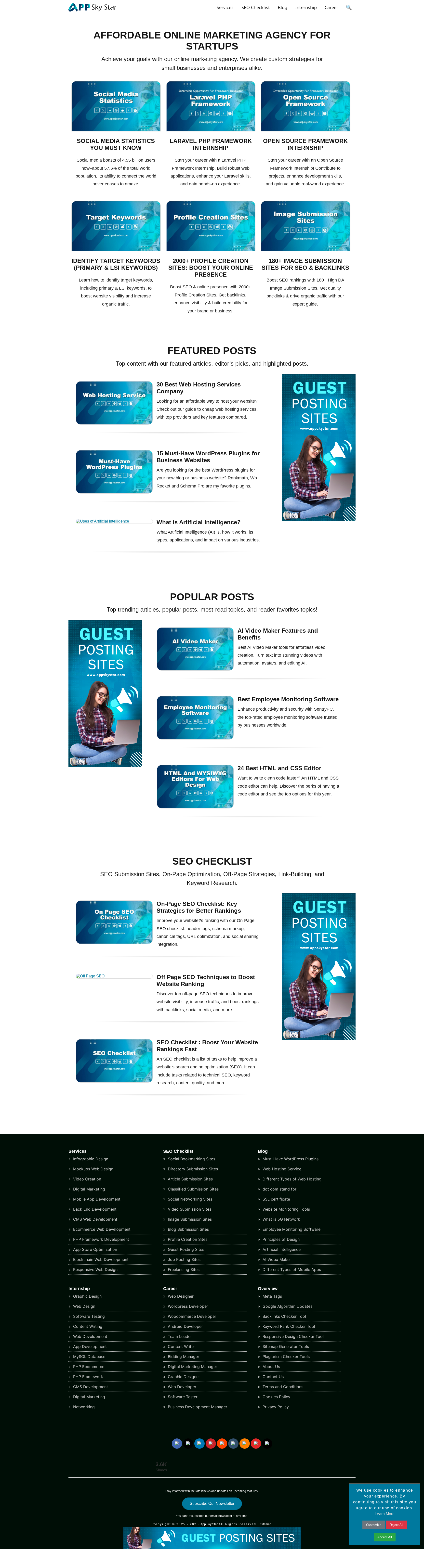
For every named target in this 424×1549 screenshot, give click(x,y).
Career (331, 7)
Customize (373, 1525)
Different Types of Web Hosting (291, 1179)
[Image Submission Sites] (305, 250)
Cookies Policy (275, 1396)
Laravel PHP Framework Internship (211, 144)
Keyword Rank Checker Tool (288, 1326)
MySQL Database (88, 1356)
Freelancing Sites (183, 1269)
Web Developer (181, 1386)
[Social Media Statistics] (116, 130)
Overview (268, 1288)
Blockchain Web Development (100, 1259)
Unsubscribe (195, 1516)
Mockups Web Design (92, 1168)
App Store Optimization (94, 1249)
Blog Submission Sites (188, 1229)
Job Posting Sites (183, 1259)
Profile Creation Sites (187, 1239)
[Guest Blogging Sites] (319, 519)
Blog (282, 7)
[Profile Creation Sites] (211, 250)
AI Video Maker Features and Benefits (278, 634)
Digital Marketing (88, 1189)
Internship (306, 7)
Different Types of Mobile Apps (291, 1269)
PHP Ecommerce (88, 1366)
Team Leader (179, 1336)
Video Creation (86, 1179)
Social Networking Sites (189, 1199)
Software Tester (182, 1396)
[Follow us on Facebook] (177, 1443)
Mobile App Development (96, 1199)
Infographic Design (90, 1158)
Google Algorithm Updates (286, 1306)
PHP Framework (87, 1376)
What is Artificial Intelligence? (199, 522)
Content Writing (87, 1326)
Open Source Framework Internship (305, 144)
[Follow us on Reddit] (222, 1443)
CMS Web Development (94, 1219)
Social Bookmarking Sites (191, 1158)
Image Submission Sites (189, 1219)
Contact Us (272, 1376)
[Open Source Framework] (305, 130)
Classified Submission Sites (193, 1189)
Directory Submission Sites (192, 1168)
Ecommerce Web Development (101, 1229)
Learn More (385, 1514)
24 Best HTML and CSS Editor (279, 768)
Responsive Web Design (95, 1269)
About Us (270, 1366)
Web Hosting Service (281, 1168)
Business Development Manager (197, 1406)
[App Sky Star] (92, 11)
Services (225, 7)
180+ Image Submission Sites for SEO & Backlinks (305, 264)
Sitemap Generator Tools (285, 1346)
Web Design (83, 1306)
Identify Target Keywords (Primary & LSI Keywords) (115, 264)
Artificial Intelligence (281, 1249)
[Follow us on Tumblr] (233, 1443)
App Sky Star (209, 1524)
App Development (89, 1346)
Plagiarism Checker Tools (285, 1356)
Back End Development (94, 1209)
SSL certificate (275, 1199)
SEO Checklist (255, 7)
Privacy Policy (275, 1406)
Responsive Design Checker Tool (292, 1336)
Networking (83, 1406)
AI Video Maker (276, 1259)
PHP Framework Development (100, 1239)
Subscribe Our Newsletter (212, 1503)
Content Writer (181, 1346)
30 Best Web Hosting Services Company (199, 388)
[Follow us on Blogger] (244, 1443)
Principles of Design (280, 1239)
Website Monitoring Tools (285, 1209)
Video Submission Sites (189, 1209)
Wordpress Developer (187, 1306)
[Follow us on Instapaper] (267, 1443)
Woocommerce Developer (191, 1316)
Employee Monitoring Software (290, 1229)
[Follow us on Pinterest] (211, 1443)
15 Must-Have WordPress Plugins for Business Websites (208, 456)
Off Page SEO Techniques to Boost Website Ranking (206, 980)
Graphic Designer (183, 1376)
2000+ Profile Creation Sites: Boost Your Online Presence (210, 267)
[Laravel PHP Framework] (211, 130)
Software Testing (88, 1316)
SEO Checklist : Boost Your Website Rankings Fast (207, 1045)
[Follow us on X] (188, 1443)
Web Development (89, 1336)
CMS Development (90, 1386)
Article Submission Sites (190, 1179)
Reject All (396, 1525)
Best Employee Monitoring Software (288, 699)
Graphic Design (87, 1296)
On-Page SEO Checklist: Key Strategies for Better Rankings (199, 907)
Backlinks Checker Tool (283, 1316)
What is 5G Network (280, 1219)
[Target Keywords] (116, 250)
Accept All (384, 1537)
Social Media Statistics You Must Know (116, 144)
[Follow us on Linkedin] (199, 1443)
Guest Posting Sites (185, 1249)
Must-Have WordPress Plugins (289, 1158)
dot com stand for (278, 1189)
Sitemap (265, 1524)
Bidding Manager (183, 1356)
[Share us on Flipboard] (256, 1443)
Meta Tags (271, 1296)
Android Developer (185, 1326)
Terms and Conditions (282, 1386)
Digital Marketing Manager (192, 1366)
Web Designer (180, 1296)
